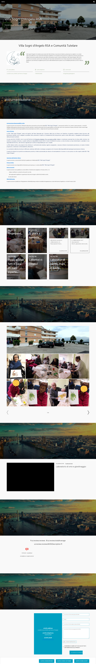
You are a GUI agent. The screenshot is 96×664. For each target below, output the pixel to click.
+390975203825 (38, 74)
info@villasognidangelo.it (48, 639)
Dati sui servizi (10, 167)
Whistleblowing (11, 179)
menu (3, 2)
